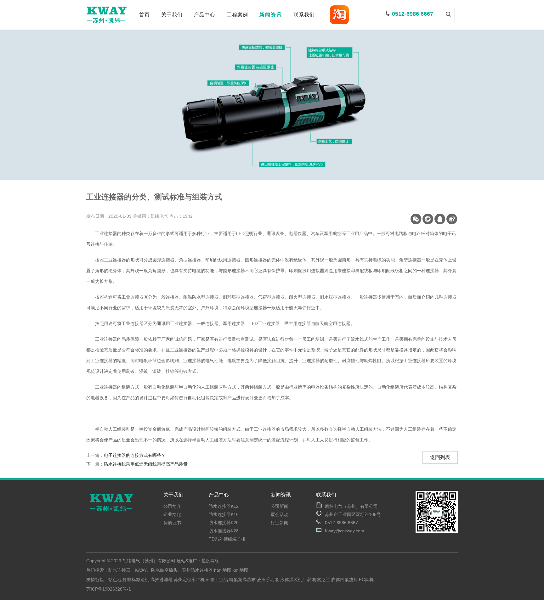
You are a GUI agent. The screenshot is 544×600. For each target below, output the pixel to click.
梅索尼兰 (321, 579)
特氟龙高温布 (242, 579)
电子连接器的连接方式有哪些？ (135, 455)
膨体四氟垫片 (344, 579)
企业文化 (171, 58)
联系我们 (304, 14)
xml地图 (240, 570)
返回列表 (440, 457)
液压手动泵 (268, 579)
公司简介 (171, 47)
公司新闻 (270, 47)
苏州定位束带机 (189, 579)
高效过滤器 (161, 579)
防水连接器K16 (224, 514)
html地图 (222, 570)
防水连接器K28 (224, 530)
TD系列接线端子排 (227, 538)
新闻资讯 (270, 14)
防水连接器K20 (224, 522)
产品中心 (204, 14)
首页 (144, 14)
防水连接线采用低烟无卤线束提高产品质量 (146, 464)
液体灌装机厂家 (295, 579)
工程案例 (237, 14)
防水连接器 (205, 47)
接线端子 (204, 58)
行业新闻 (270, 69)
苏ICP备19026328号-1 (108, 589)
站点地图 (117, 579)
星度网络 (210, 560)
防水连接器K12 (224, 506)
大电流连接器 (204, 69)
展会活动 (270, 58)
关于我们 (172, 14)
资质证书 (171, 69)
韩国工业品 (217, 579)
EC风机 (366, 579)
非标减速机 (138, 579)
